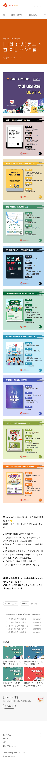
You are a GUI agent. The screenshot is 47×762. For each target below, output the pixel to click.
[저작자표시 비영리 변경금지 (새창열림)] (33, 604)
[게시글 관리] (16, 604)
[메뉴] (42, 5)
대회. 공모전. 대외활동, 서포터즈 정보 (17, 701)
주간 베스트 (10, 614)
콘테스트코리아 (10, 697)
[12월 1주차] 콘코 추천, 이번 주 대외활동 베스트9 (18, 620)
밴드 (4, 742)
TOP (42, 735)
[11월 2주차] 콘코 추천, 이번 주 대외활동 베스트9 (18, 627)
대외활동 (33, 15)
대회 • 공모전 (17, 15)
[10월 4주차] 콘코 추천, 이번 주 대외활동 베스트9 (18, 633)
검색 (36, 5)
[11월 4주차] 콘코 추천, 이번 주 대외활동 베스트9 (18, 623)
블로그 (5, 738)
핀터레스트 (7, 735)
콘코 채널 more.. (9, 746)
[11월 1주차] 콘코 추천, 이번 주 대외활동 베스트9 (18, 630)
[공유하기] (13, 604)
